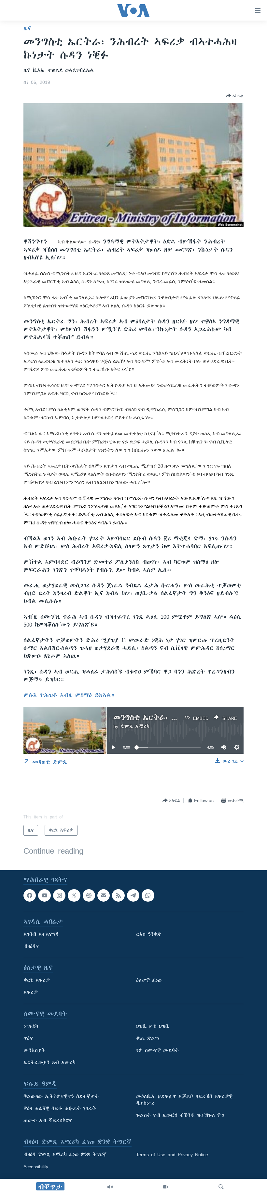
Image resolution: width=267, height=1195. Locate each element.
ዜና (27, 28)
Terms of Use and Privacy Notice (172, 1155)
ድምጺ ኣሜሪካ (134, 726)
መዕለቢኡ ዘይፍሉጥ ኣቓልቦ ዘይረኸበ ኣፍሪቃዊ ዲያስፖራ (184, 1100)
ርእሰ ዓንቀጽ (148, 935)
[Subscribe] (103, 895)
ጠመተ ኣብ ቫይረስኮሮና (47, 1121)
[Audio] (110, 1187)
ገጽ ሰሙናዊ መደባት (157, 1051)
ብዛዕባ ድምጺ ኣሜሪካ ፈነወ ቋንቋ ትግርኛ (64, 1155)
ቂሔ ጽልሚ (148, 1039)
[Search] (221, 1187)
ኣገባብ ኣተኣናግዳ (41, 935)
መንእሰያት (34, 1051)
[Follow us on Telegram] (133, 895)
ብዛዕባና (31, 947)
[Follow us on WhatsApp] (148, 895)
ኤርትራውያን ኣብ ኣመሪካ (49, 1063)
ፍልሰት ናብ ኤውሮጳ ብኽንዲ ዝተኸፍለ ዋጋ (180, 1116)
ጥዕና (28, 1039)
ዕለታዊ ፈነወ (149, 981)
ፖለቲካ (30, 1027)
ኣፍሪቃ (30, 993)
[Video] (166, 1187)
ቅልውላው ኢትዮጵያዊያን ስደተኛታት (61, 1097)
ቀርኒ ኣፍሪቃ (36, 981)
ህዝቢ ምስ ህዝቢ (153, 1027)
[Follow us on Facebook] (29, 895)
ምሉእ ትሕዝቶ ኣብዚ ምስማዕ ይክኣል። (69, 695)
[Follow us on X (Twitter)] (74, 895)
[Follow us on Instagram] (59, 895)
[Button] (235, 96)
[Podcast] (89, 895)
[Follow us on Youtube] (44, 895)
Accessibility (35, 1167)
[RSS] (118, 895)
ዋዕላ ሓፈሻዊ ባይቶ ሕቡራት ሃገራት (59, 1109)
